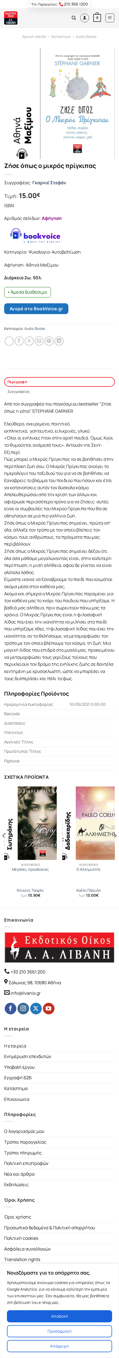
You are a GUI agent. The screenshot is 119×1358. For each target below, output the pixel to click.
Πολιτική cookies (21, 1238)
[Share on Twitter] (29, 341)
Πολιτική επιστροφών (26, 1163)
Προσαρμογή (59, 1331)
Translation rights (22, 1259)
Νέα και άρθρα (19, 1174)
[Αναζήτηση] (74, 18)
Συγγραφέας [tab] (18, 391)
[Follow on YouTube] (49, 1008)
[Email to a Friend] (39, 341)
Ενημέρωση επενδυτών (27, 1056)
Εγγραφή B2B (18, 1078)
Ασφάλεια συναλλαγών (27, 1249)
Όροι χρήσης (17, 1217)
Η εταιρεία (15, 1046)
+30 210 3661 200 (27, 972)
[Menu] (110, 18)
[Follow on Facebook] (10, 1008)
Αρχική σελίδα (34, 36)
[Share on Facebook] (19, 341)
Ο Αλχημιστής (88, 869)
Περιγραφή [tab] (17, 381)
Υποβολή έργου (19, 1067)
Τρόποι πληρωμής (23, 1153)
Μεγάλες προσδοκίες (30, 869)
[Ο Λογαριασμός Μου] (84, 18)
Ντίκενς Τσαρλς (30, 890)
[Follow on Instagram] (23, 1008)
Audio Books (86, 36)
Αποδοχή (59, 1316)
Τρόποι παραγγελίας (25, 1142)
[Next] (115, 846)
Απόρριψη (59, 1346)
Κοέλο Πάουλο (88, 890)
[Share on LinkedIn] (59, 341)
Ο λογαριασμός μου (24, 1131)
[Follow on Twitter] (36, 1008)
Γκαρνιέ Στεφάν (49, 183)
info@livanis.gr (26, 993)
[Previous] (4, 846)
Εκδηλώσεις (16, 1184)
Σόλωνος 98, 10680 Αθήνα (35, 983)
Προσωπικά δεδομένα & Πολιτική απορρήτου (49, 1228)
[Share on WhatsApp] (9, 341)
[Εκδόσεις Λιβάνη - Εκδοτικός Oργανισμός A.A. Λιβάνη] (23, 18)
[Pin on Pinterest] (49, 341)
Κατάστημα (61, 36)
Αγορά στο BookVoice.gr (36, 309)
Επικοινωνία (16, 1099)
